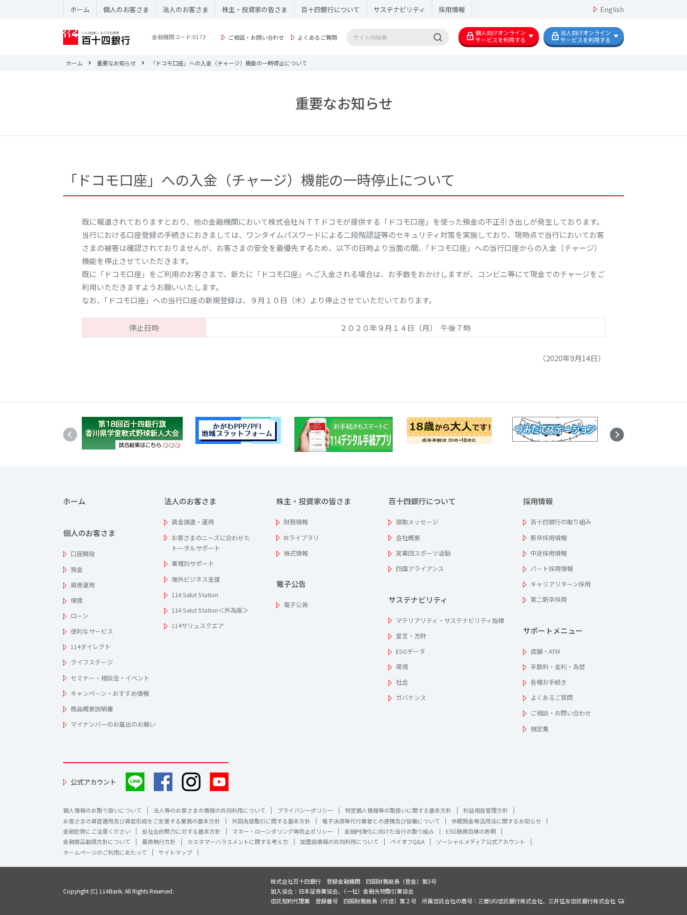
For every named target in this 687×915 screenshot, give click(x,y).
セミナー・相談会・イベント (110, 677)
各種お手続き (548, 682)
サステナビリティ (399, 9)
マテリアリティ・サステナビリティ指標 (450, 620)
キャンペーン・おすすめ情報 (110, 693)
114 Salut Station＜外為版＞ (210, 610)
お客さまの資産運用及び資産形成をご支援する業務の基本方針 (141, 821)
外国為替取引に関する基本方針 (271, 821)
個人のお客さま (126, 9)
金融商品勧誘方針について (96, 841)
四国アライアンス (420, 568)
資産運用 (83, 584)
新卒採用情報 (548, 537)
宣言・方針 (411, 635)
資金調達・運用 (193, 521)
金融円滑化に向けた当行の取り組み (389, 831)
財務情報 (296, 521)
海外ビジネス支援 (196, 579)
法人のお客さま (185, 9)
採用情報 (452, 9)
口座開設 (83, 553)
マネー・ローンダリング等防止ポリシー (282, 831)
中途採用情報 (548, 553)
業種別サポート (193, 563)
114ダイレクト (91, 646)
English (612, 9)
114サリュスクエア (198, 625)
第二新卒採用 (548, 599)
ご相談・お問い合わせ (256, 37)
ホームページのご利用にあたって (105, 852)
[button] (617, 435)
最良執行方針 (159, 841)
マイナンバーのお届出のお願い (113, 724)
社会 (402, 682)
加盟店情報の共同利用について (339, 841)
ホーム (80, 9)
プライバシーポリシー (305, 810)
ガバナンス (411, 697)
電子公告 (291, 583)
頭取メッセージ (417, 521)
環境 (402, 666)
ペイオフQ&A (407, 841)
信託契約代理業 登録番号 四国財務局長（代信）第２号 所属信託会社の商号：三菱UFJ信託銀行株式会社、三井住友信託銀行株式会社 (444, 901)
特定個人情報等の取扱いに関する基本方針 (398, 810)
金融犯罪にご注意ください (96, 831)
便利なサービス (92, 631)
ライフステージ (92, 662)
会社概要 (408, 537)
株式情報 (296, 553)
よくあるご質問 (317, 37)
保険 (77, 600)
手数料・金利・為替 (557, 666)
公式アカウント (93, 781)
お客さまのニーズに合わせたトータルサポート (211, 543)
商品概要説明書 (92, 708)
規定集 (539, 728)
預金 (77, 569)
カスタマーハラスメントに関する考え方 (237, 841)
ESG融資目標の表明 (471, 831)
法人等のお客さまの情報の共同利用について (209, 810)
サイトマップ (175, 852)
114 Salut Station (195, 594)
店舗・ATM (545, 651)
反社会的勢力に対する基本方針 (181, 831)
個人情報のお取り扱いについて (102, 810)
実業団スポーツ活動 (423, 553)
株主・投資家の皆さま (254, 9)
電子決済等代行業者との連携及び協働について (381, 821)
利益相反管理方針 (485, 810)
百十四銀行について (330, 9)
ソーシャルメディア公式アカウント (480, 841)
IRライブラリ (301, 537)
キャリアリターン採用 (560, 583)
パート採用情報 (551, 568)
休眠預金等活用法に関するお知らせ (496, 821)
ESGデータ (410, 651)
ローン (79, 615)
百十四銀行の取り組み (560, 521)
